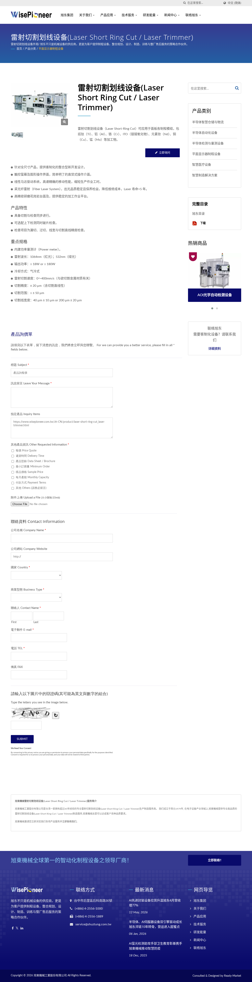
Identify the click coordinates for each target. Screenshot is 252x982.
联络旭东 (192, 15)
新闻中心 (171, 15)
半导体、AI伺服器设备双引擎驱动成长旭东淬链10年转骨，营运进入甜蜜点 (155, 924)
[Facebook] (13, 928)
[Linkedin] (21, 928)
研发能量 (149, 15)
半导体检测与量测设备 (208, 143)
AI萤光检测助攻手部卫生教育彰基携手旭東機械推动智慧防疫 (155, 946)
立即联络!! (214, 860)
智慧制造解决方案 (204, 175)
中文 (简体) (234, 3)
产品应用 (107, 15)
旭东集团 (67, 15)
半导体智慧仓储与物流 (208, 122)
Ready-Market (232, 976)
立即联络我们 (69, 821)
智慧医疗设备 (201, 164)
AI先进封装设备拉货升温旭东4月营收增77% (155, 902)
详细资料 (214, 348)
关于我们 (86, 15)
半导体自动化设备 (204, 132)
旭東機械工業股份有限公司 (50, 975)
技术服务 (128, 15)
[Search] (237, 88)
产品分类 (30, 48)
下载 (202, 223)
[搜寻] (184, 3)
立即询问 (164, 152)
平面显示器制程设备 (51, 48)
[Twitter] (17, 928)
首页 (19, 48)
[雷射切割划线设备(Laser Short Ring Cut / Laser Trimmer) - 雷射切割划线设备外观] (64, 122)
